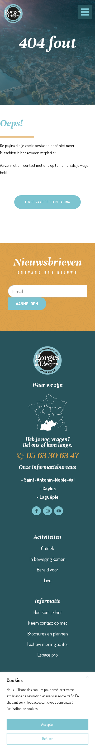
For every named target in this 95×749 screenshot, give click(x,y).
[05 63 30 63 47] (20, 456)
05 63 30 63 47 (52, 455)
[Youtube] (58, 510)
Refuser (47, 738)
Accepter (47, 724)
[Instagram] (47, 510)
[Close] (89, 677)
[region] (47, 710)
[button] (47, 202)
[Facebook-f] (36, 510)
